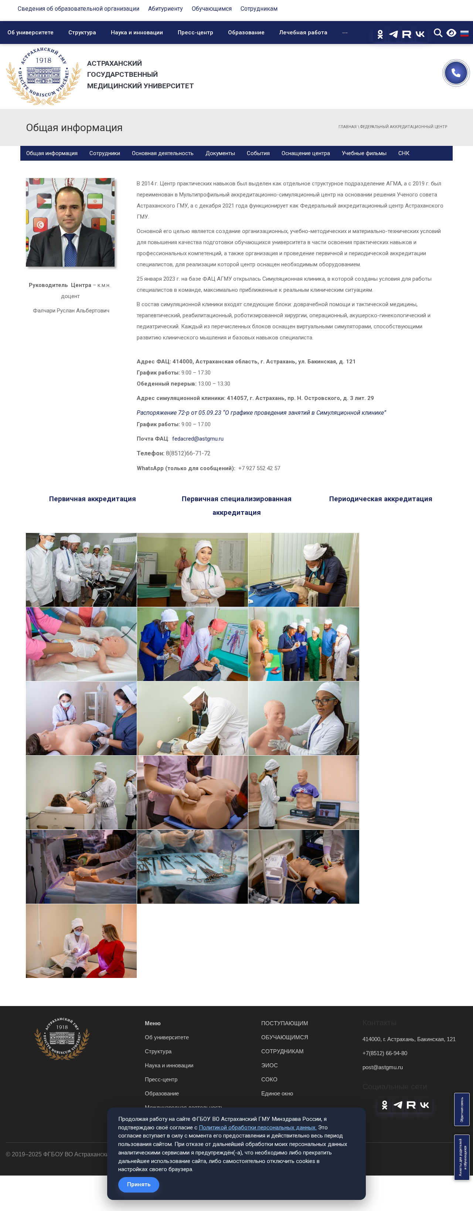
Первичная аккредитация (92, 499)
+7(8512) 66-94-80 (385, 1053)
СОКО (269, 1079)
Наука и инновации (137, 32)
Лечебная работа (303, 32)
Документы (220, 153)
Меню (153, 1023)
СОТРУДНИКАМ (282, 1051)
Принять (138, 1184)
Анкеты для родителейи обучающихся (463, 1157)
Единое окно (277, 1093)
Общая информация (52, 153)
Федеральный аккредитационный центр (403, 126)
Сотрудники (104, 153)
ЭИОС (269, 1065)
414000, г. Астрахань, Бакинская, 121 (409, 1039)
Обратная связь (462, 1109)
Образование (246, 32)
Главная (347, 126)
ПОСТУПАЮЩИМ (284, 1023)
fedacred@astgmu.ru (198, 438)
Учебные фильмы (364, 153)
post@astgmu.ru (383, 1067)
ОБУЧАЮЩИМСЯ (284, 1037)
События (258, 153)
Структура (82, 32)
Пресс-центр (195, 32)
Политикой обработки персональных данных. (258, 1127)
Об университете (30, 32)
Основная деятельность (163, 153)
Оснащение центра (306, 153)
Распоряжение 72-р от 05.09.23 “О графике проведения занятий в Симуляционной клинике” (261, 412)
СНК (403, 153)
